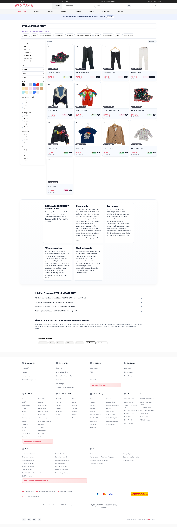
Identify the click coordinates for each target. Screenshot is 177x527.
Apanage (41, 424)
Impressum (93, 376)
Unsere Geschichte (62, 372)
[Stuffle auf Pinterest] (34, 519)
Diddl (24, 399)
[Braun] (37, 88)
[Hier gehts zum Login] (152, 5)
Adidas (24, 427)
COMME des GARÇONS (84, 35)
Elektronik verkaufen (96, 463)
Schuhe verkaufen (28, 463)
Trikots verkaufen (28, 457)
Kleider (58, 405)
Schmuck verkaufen (61, 470)
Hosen (58, 418)
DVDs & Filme (110, 402)
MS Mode (41, 434)
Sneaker (75, 418)
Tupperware (60, 343)
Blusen (58, 408)
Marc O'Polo (42, 399)
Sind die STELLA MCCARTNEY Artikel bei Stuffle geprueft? (54, 302)
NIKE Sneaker (144, 417)
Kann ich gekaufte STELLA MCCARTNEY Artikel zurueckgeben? (56, 311)
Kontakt (24, 372)
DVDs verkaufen (60, 463)
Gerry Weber (79, 343)
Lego (23, 415)
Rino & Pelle (59, 35)
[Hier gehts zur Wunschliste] (156, 5)
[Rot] (37, 84)
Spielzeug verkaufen (62, 460)
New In (21, 11)
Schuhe (74, 415)
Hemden (59, 411)
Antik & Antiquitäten (112, 418)
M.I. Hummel (42, 343)
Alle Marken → (90, 343)
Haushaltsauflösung (110, 504)
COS (39, 437)
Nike (23, 430)
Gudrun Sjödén (43, 411)
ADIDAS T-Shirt (129, 414)
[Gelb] (23, 88)
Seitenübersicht (102, 343)
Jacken (74, 402)
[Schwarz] (23, 84)
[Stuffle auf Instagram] (24, 519)
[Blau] (34, 84)
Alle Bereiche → (111, 424)
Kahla (24, 411)
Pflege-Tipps (127, 454)
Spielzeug (106, 11)
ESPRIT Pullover (145, 407)
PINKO (34, 35)
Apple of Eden (128, 35)
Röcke (74, 399)
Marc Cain (41, 415)
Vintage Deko (110, 415)
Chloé (97, 35)
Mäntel (74, 405)
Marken (120, 11)
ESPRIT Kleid (128, 420)
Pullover (58, 402)
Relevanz (152, 41)
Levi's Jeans (144, 414)
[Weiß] (26, 84)
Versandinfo (26, 376)
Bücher (108, 399)
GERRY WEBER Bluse (147, 399)
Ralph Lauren (26, 437)
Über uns (59, 368)
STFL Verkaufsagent (67, 505)
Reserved (70, 35)
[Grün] (41, 84)
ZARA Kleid (127, 417)
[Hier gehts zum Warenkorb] (160, 5)
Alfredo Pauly (42, 418)
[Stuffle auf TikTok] (39, 519)
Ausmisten (108, 506)
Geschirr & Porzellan (96, 418)
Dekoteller (93, 421)
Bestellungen (128, 372)
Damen (36, 11)
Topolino (41, 427)
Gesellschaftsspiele (112, 405)
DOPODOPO (42, 430)
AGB (91, 372)
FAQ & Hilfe (25, 368)
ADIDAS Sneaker (145, 420)
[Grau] (30, 84)
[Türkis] (23, 92)
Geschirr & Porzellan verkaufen (32, 473)
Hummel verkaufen (61, 454)
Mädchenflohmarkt (53, 505)
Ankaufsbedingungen (29, 380)
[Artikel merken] (49, 46)
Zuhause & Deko (95, 415)
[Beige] (41, 88)
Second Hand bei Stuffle (64, 376)
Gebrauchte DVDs (112, 421)
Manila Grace (107, 35)
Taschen (93, 411)
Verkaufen (69, 5)
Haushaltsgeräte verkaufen (64, 473)
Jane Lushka (42, 405)
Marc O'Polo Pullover (147, 410)
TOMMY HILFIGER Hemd (146, 403)
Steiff (24, 402)
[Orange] (26, 88)
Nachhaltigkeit (60, 384)
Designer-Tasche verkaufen (99, 460)
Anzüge (74, 411)
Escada (40, 402)
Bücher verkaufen (28, 460)
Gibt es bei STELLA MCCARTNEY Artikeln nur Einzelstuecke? (55, 306)
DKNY (118, 35)
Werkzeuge (110, 411)
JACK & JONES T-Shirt (131, 410)
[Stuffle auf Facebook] (29, 519)
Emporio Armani (45, 35)
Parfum (108, 408)
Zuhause (77, 11)
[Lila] (34, 88)
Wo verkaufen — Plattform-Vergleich (102, 457)
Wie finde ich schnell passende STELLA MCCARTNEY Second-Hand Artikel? (60, 298)
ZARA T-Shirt (128, 402)
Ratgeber (93, 454)
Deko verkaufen (27, 470)
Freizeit (92, 11)
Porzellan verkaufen (61, 457)
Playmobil (25, 424)
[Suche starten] (129, 5)
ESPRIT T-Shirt (129, 399)
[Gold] (26, 92)
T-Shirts (58, 399)
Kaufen (57, 5)
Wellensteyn (70, 343)
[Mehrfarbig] (34, 92)
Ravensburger (26, 418)
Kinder (63, 11)
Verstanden (110, 16)
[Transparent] (37, 92)
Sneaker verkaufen (28, 466)
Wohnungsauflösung (96, 506)
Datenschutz (94, 368)
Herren (50, 11)
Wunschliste (128, 376)
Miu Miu (26, 35)
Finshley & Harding (44, 421)
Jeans (58, 415)
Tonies (24, 421)
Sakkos (74, 408)
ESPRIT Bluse (128, 423)
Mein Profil (127, 368)
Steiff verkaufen (27, 476)
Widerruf (93, 380)
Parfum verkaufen (61, 466)
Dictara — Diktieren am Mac (65, 388)
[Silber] (30, 92)
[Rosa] (30, 88)
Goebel (51, 343)
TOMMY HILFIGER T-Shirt (130, 406)
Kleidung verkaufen (28, 454)
